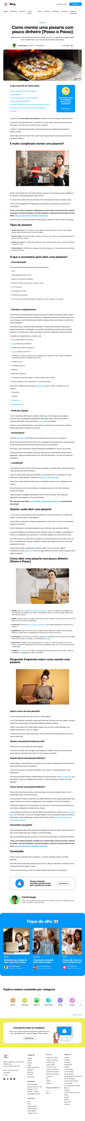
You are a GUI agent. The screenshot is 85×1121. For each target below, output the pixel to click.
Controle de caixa (51, 1067)
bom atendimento (65, 776)
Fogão (14, 344)
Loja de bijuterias (68, 1071)
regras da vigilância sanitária (49, 477)
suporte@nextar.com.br (33, 1093)
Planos (29, 1104)
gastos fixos (29, 551)
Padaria (66, 1095)
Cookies (5, 1075)
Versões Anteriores (32, 1108)
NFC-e (48, 1093)
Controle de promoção (52, 1071)
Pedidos (48, 1081)
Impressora (15, 400)
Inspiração (55, 11)
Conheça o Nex (62, 4)
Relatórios (49, 1083)
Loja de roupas (68, 1083)
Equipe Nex (73, 966)
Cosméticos (67, 1062)
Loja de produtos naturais (71, 1081)
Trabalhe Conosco (32, 1113)
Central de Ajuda (32, 1106)
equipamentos (40, 386)
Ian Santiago (15, 966)
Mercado (66, 1088)
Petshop (66, 1099)
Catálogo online (50, 1062)
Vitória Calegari (45, 966)
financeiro (44, 610)
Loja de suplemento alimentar (72, 1085)
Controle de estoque (52, 1069)
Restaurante (67, 1102)
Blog (28, 1101)
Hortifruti (66, 1067)
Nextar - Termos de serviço (11, 1070)
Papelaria (66, 1097)
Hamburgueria (68, 1064)
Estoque (46, 11)
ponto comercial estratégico (37, 624)
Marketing (13, 11)
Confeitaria (67, 1060)
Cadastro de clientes (52, 1057)
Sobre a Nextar (31, 1111)
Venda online (31, 1077)
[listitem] (13, 1002)
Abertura (22, 11)
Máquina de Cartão (18, 404)
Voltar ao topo (77, 1014)
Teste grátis (75, 4)
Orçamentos (49, 1076)
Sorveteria (67, 1104)
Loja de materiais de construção (73, 1076)
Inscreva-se (66, 108)
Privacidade (6, 1072)
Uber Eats (70, 812)
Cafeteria (66, 1057)
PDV (47, 1078)
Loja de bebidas (68, 1069)
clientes (48, 638)
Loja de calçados (69, 1074)
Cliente (40, 11)
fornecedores (21, 438)
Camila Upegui (29, 897)
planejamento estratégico (31, 610)
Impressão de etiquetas (52, 1074)
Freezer (14, 351)
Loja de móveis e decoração (72, 1092)
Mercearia (67, 1090)
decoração (43, 421)
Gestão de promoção (33, 1067)
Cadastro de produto (52, 1060)
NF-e (47, 1091)
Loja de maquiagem (69, 1078)
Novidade (64, 11)
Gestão (5, 11)
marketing (23, 650)
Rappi (12, 815)
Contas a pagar (50, 1064)
